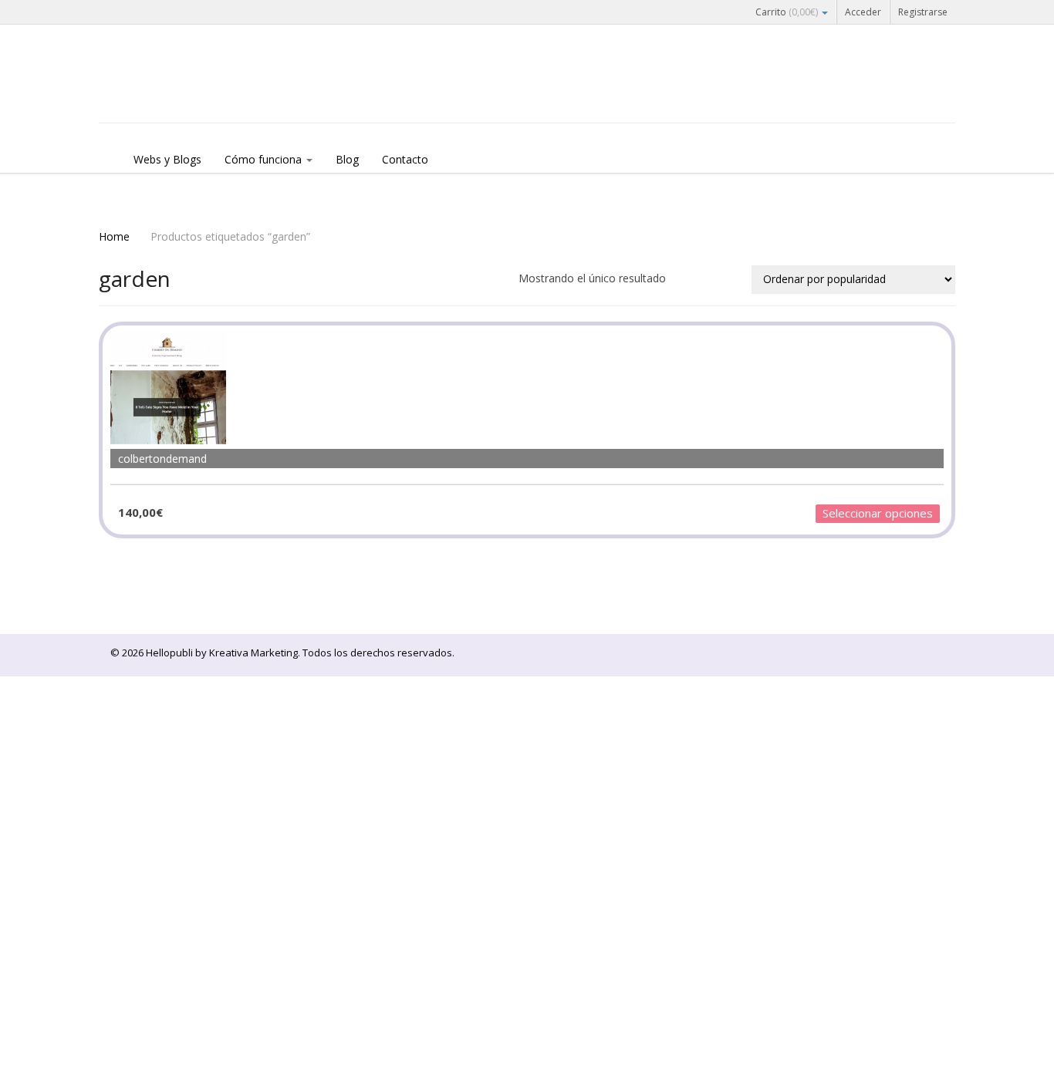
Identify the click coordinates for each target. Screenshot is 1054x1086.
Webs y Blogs (167, 159)
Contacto (405, 159)
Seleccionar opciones (878, 513)
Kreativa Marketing (253, 652)
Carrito (786, 12)
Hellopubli (214, 94)
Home (114, 236)
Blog (347, 159)
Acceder (863, 12)
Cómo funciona (265, 159)
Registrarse (923, 12)
